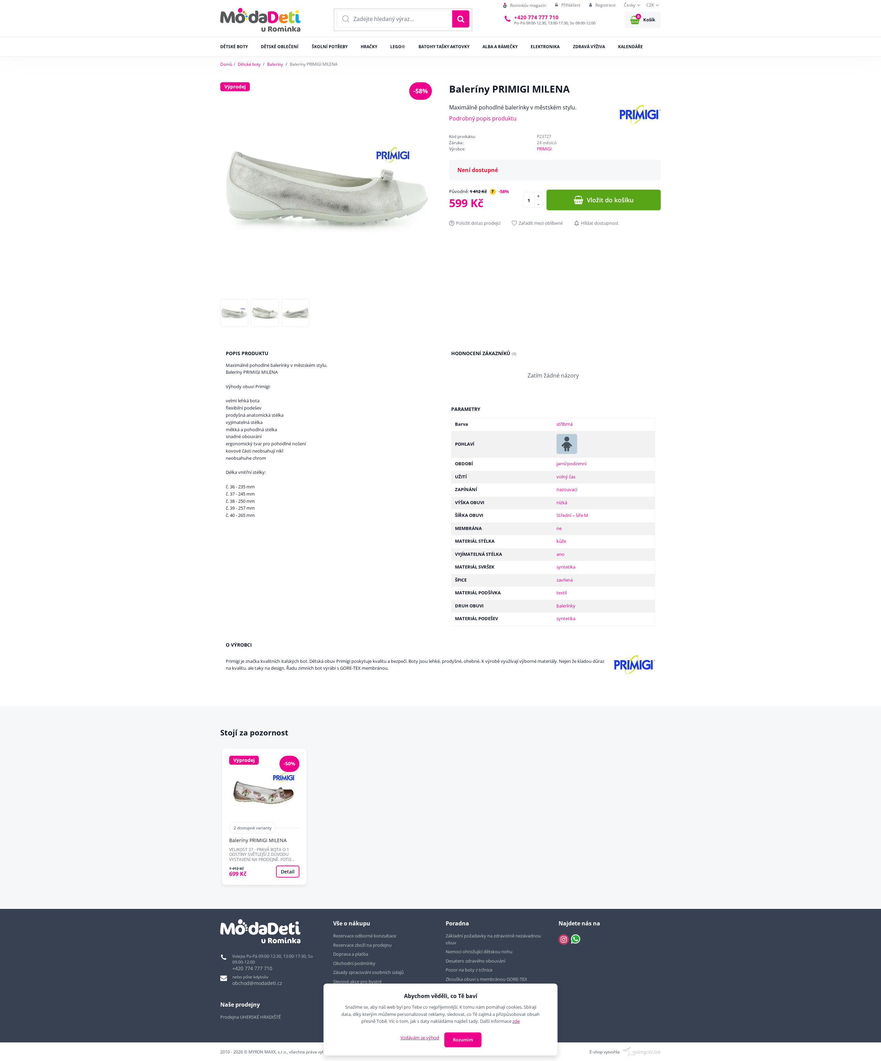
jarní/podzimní (571, 463)
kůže (561, 541)
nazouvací (566, 489)
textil (561, 593)
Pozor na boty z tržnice (469, 970)
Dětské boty (249, 64)
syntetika (565, 567)
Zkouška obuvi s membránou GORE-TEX (486, 979)
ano (560, 554)
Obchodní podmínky (354, 963)
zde (516, 1021)
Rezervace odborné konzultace (364, 936)
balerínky (565, 606)
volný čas (565, 477)
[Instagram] (564, 939)
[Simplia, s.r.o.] (642, 1051)
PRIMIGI (544, 149)
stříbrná (564, 424)
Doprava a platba (350, 954)
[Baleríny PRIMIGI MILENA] (264, 817)
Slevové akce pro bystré (357, 981)
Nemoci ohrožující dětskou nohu (479, 951)
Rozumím (463, 1040)
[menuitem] (524, 5)
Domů (226, 64)
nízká (561, 502)
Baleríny (275, 64)
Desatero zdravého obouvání (475, 961)
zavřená (564, 580)
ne (559, 528)
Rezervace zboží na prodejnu (362, 945)
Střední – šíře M (572, 515)
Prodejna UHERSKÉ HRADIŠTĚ (250, 1017)
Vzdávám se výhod (420, 1038)
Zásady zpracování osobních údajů (368, 972)
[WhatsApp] (575, 939)
